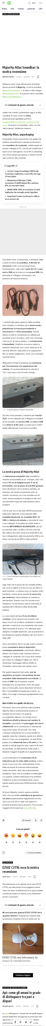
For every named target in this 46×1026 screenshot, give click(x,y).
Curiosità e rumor (19, 987)
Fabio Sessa (6, 877)
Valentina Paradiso (8, 77)
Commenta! (27, 77)
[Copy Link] (30, 1022)
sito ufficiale (30, 808)
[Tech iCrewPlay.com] (9, 3)
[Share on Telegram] (25, 1022)
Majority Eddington (11, 97)
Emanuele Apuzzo (7, 1006)
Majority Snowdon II (12, 90)
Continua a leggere (23, 975)
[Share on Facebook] (15, 1022)
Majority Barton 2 (11, 93)
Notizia (6, 987)
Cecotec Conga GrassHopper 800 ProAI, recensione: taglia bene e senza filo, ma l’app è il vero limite (22, 173)
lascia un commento (35, 852)
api (6, 1013)
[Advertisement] (23, 40)
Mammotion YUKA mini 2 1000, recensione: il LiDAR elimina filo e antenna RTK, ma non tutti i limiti (21, 183)
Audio (5, 14)
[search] (29, 3)
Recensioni (14, 14)
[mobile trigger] (4, 3)
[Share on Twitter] (20, 1022)
